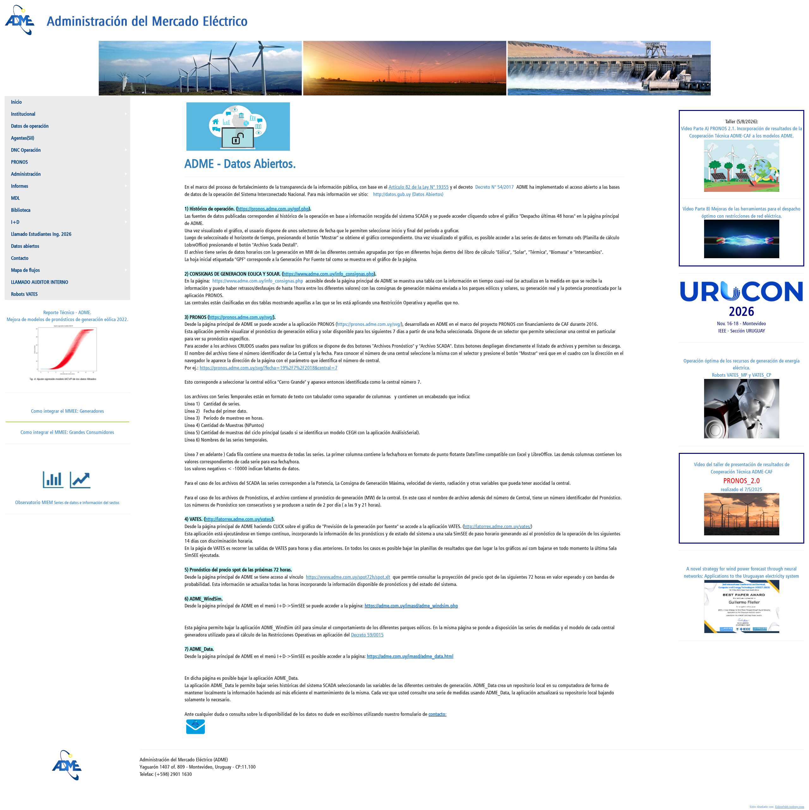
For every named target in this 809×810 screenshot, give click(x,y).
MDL (15, 198)
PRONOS (19, 162)
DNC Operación (70, 151)
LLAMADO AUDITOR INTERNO (39, 282)
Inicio (16, 102)
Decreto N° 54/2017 (494, 187)
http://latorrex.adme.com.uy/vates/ (238, 519)
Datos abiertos (25, 246)
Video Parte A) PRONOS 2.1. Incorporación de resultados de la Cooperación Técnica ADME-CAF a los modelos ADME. (741, 132)
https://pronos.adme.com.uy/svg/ (369, 324)
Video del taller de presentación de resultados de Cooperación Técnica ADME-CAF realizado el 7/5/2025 (741, 476)
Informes (70, 187)
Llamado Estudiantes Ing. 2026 (41, 234)
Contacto (19, 258)
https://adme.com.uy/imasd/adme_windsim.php (411, 606)
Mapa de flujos (70, 271)
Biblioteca (70, 211)
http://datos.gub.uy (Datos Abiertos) (408, 194)
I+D (70, 223)
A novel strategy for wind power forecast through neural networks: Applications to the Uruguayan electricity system (741, 572)
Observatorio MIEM (67, 502)
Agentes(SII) (22, 138)
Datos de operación (30, 126)
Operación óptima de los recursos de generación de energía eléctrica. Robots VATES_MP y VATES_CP (742, 368)
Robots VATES (24, 294)
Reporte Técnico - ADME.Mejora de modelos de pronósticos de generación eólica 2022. (67, 316)
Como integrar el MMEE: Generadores (67, 411)
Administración (70, 175)
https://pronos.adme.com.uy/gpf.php (273, 209)
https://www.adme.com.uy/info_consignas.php (328, 274)
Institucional (70, 115)
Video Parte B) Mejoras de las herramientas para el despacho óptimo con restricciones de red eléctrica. (741, 212)
